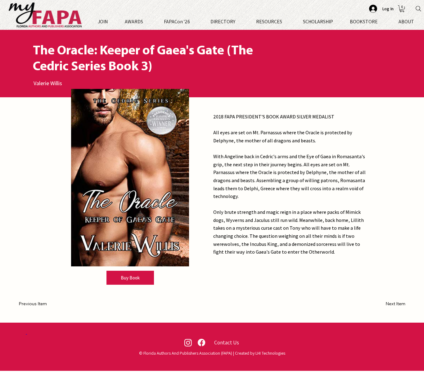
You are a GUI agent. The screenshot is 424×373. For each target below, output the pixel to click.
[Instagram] (188, 343)
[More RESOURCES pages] (285, 22)
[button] (402, 8)
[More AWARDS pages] (146, 22)
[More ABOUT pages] (417, 22)
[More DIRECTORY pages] (238, 22)
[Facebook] (201, 343)
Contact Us (226, 342)
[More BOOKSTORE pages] (380, 22)
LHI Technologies (270, 353)
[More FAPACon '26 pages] (193, 22)
